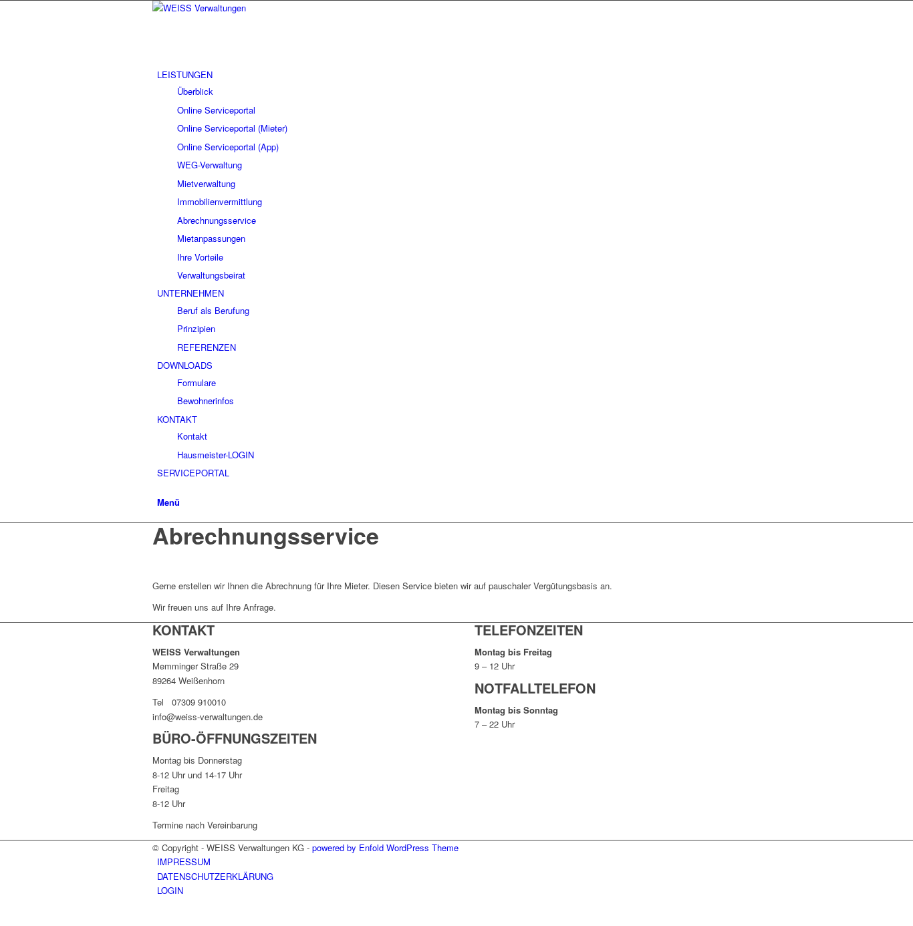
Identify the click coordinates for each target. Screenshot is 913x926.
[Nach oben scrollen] (3, 917)
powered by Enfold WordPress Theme (385, 847)
